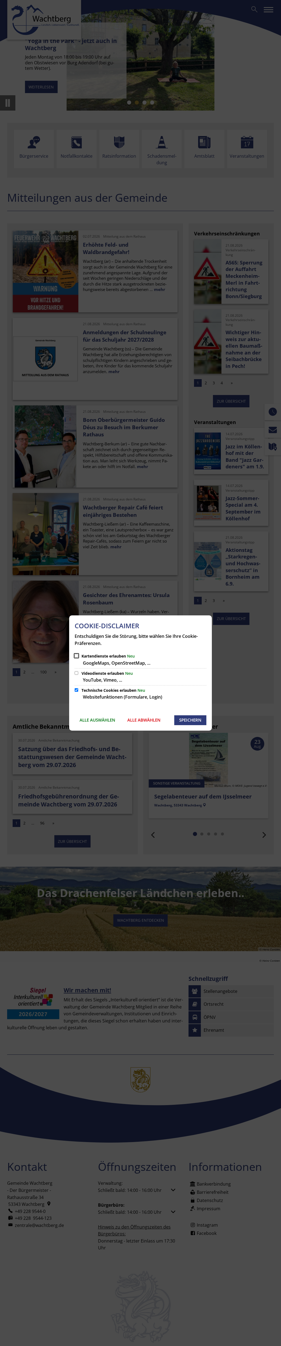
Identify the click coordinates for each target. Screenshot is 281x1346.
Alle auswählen (97, 720)
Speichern (190, 720)
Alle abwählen (144, 720)
